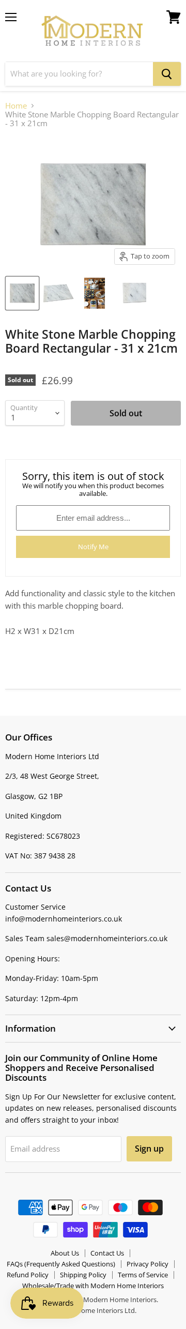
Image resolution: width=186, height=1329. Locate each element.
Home (16, 105)
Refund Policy (28, 1274)
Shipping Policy (83, 1274)
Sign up (149, 1148)
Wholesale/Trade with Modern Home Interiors (93, 1285)
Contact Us (107, 1253)
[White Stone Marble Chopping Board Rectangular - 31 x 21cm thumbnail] (22, 293)
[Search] (167, 74)
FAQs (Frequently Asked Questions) (61, 1263)
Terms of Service (143, 1274)
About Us (65, 1253)
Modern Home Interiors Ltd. (93, 1310)
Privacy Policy (147, 1263)
